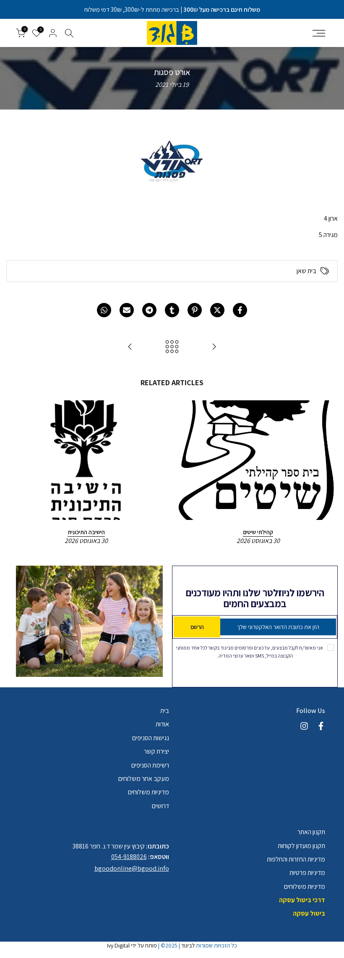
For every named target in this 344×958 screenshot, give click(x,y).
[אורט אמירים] (214, 347)
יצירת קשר (156, 751)
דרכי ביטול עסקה (302, 899)
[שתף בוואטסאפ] (104, 310)
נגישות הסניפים (150, 738)
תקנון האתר (311, 831)
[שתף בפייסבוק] (240, 310)
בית (164, 710)
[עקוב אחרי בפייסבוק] (321, 726)
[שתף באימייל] (127, 310)
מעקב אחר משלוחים (143, 778)
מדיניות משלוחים (148, 792)
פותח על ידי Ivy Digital (132, 945)
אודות (162, 724)
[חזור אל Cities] (172, 347)
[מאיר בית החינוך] (130, 347)
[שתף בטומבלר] (172, 310)
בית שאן (306, 271)
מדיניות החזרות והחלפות (296, 859)
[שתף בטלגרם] (149, 310)
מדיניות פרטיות (307, 872)
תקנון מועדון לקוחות (301, 845)
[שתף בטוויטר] (217, 310)
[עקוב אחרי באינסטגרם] (304, 726)
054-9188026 (129, 856)
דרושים (160, 805)
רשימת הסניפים (150, 765)
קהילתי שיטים (258, 532)
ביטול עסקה (309, 913)
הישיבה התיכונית (86, 532)
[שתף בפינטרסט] (195, 310)
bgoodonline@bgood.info (131, 868)
